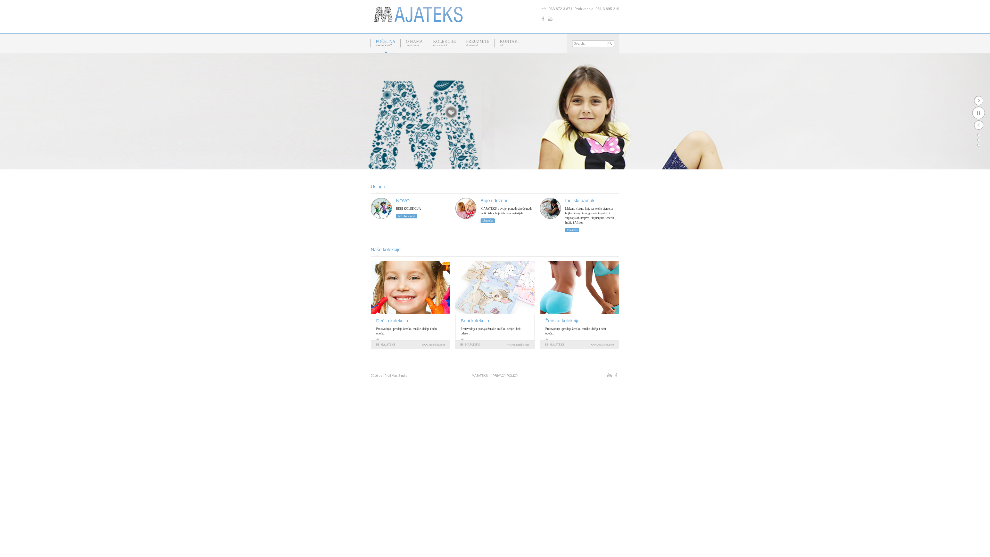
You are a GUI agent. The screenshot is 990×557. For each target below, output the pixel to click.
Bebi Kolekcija (406, 215)
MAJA (384, 344)
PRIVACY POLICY (505, 376)
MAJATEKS (480, 376)
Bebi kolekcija (475, 320)
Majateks (487, 220)
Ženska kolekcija (562, 320)
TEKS (391, 344)
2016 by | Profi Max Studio (389, 376)
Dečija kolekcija (392, 320)
